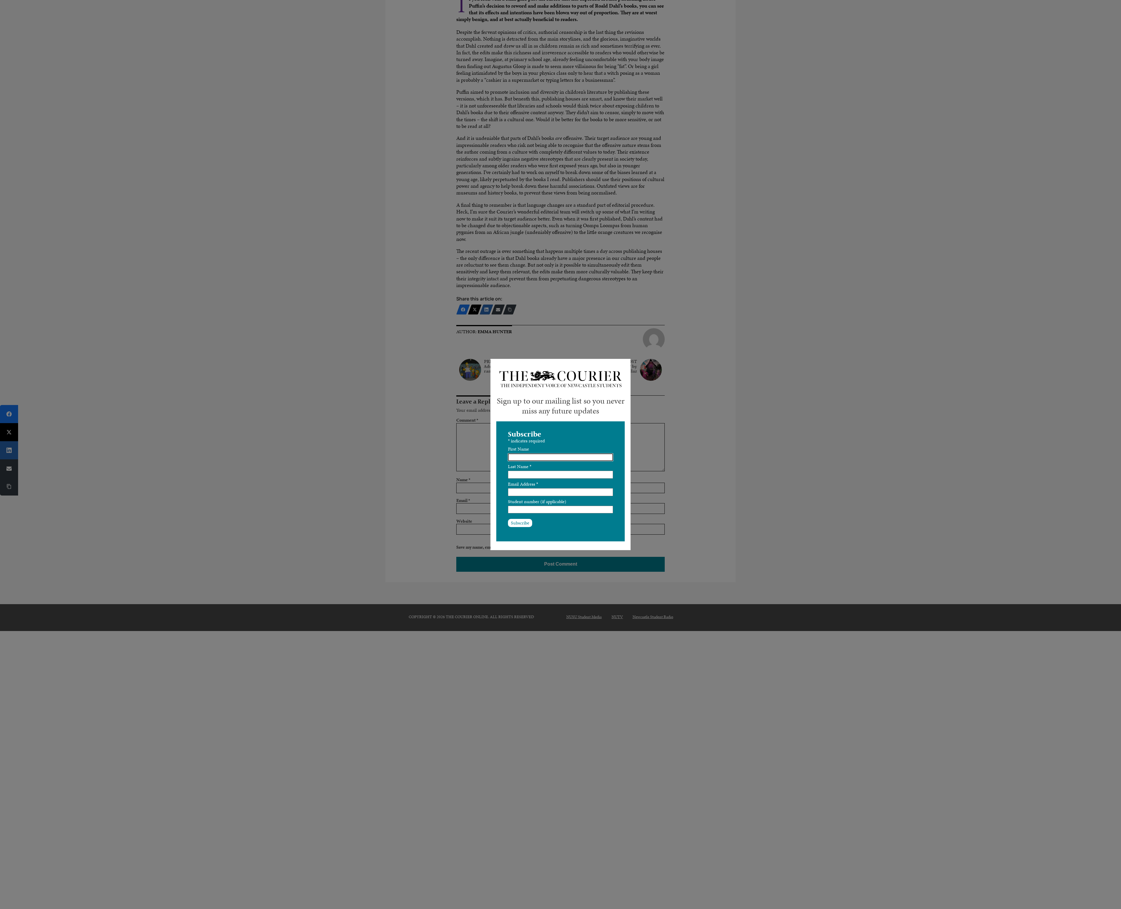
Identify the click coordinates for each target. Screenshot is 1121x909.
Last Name (519, 466)
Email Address (523, 484)
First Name (518, 449)
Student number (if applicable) (537, 501)
